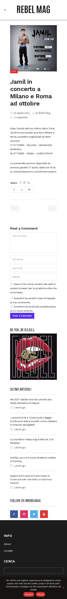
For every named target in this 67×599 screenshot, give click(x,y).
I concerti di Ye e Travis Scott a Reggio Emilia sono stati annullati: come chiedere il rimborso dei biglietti (33, 421)
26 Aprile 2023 (21, 113)
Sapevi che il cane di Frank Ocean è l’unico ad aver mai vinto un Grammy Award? (31, 479)
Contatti (8, 550)
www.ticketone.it (23, 171)
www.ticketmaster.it (45, 171)
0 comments (21, 117)
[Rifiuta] (63, 587)
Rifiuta (40, 594)
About (7, 544)
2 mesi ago (20, 407)
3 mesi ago (20, 429)
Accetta (29, 594)
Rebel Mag (44, 113)
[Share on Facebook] (20, 182)
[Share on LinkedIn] (28, 182)
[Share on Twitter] (24, 182)
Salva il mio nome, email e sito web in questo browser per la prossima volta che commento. (33, 288)
